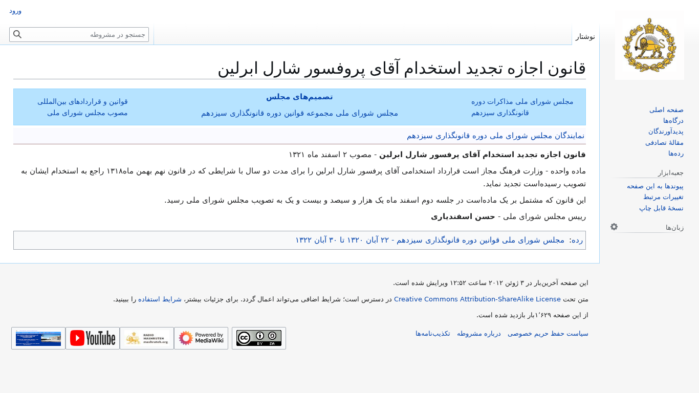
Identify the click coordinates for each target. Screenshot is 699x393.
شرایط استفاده (160, 299)
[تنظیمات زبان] (614, 227)
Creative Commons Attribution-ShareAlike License (477, 299)
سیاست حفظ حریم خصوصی (548, 333)
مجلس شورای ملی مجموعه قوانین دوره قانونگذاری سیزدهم (299, 113)
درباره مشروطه (479, 333)
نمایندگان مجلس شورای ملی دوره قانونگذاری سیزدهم (495, 135)
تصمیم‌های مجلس (299, 96)
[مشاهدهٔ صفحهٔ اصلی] (649, 45)
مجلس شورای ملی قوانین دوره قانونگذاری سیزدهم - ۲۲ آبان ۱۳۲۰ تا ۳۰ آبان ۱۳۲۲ (429, 240)
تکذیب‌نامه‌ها (433, 333)
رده (577, 240)
